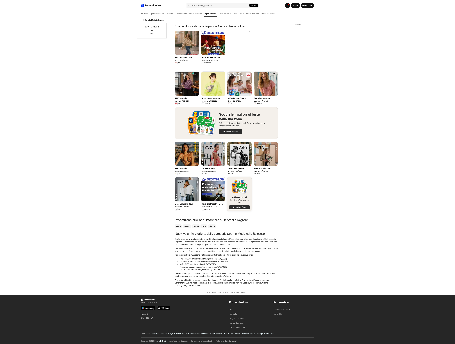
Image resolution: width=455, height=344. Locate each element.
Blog (241, 14)
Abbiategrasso (180, 285)
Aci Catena (191, 285)
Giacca (212, 226)
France (219, 333)
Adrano (265, 283)
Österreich (155, 333)
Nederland (245, 333)
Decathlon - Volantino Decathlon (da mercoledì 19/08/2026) (204, 261)
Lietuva (237, 333)
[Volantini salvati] (287, 5)
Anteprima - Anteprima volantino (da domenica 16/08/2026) (204, 267)
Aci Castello (244, 283)
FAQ (231, 309)
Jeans (178, 226)
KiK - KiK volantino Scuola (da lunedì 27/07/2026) (200, 269)
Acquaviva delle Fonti (207, 283)
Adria (199, 285)
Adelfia (189, 283)
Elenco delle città (252, 14)
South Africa (269, 333)
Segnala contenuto (237, 318)
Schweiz (185, 333)
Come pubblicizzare (282, 309)
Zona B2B (278, 314)
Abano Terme (255, 283)
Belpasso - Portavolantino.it (186, 242)
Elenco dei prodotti (268, 14)
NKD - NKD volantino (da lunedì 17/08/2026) (198, 264)
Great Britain (228, 333)
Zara (275, 242)
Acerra (263, 280)
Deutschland (195, 333)
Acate (195, 283)
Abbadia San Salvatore (225, 283)
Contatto (233, 314)
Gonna (196, 226)
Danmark (205, 333)
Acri (237, 283)
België (170, 333)
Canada (177, 333)
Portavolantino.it (160, 341)
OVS (176, 244)
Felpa (203, 226)
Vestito (187, 226)
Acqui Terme (254, 280)
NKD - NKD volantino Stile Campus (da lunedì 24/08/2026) (203, 259)
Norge (252, 333)
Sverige (260, 333)
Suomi (212, 333)
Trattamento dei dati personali (226, 341)
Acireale (245, 280)
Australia (163, 333)
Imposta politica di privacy (178, 341)
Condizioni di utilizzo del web (201, 341)
